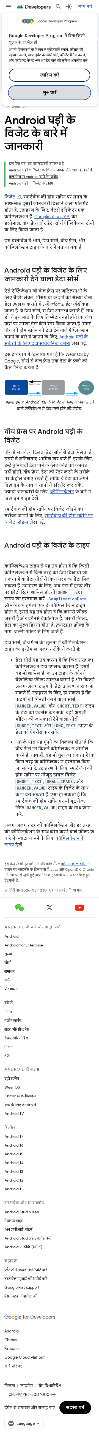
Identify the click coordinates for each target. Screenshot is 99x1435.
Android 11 (13, 1188)
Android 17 (13, 1136)
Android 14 (14, 1162)
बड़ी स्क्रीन (11, 1078)
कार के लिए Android (20, 1104)
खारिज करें (49, 75)
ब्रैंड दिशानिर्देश (49, 1386)
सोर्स (7, 962)
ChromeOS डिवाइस (20, 1096)
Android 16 (14, 1145)
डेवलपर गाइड (13, 1220)
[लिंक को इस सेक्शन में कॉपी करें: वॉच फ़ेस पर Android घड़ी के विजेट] (25, 441)
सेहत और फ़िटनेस (16, 1029)
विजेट (9, 197)
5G (7, 1055)
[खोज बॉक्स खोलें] (58, 6)
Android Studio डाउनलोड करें (27, 1238)
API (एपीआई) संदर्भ (18, 1229)
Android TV (14, 1113)
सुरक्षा (8, 953)
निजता (8, 1046)
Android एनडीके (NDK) (23, 1246)
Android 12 (13, 1180)
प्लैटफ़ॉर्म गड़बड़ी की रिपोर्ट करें (25, 1269)
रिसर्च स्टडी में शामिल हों (20, 1296)
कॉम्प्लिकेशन (62, 492)
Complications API (52, 217)
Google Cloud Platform (24, 1357)
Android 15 (13, 1153)
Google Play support (21, 1287)
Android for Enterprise (23, 945)
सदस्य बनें (75, 1407)
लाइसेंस (26, 1386)
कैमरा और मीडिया (16, 1038)
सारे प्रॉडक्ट (13, 1366)
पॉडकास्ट (11, 988)
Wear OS (19, 106)
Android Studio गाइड (21, 1211)
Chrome (11, 1339)
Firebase (12, 1348)
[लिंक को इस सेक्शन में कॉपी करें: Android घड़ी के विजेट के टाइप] (9, 554)
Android (11, 936)
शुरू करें (50, 92)
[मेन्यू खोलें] (8, 6)
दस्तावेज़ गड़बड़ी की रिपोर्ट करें (25, 1278)
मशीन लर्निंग (12, 1020)
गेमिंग (8, 1011)
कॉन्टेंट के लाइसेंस (74, 864)
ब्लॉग (8, 980)
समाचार (9, 971)
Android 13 (13, 1171)
